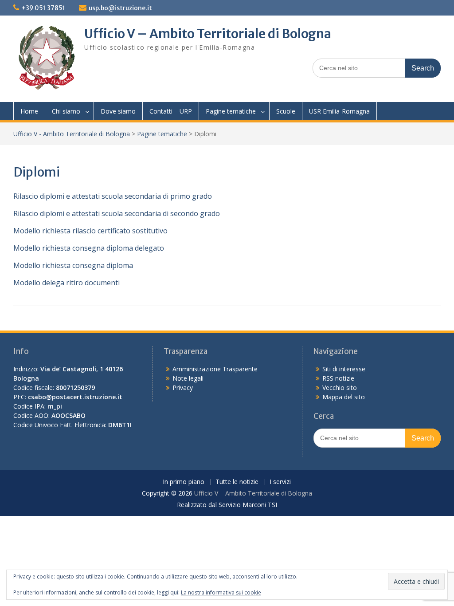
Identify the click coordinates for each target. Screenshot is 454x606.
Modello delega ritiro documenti (66, 282)
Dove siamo (118, 111)
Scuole (285, 111)
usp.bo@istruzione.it (120, 8)
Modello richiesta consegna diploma (73, 265)
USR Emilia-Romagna (339, 111)
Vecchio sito (339, 387)
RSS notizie (338, 378)
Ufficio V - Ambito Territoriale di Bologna (71, 134)
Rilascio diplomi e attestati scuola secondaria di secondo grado (116, 213)
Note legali (188, 378)
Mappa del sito (343, 397)
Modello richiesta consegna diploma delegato (88, 248)
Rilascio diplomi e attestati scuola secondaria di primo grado (112, 196)
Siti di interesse (343, 369)
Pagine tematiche (231, 111)
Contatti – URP (170, 111)
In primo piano (183, 482)
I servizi (280, 482)
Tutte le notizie (236, 482)
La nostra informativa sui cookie (221, 592)
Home (29, 111)
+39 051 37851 (43, 8)
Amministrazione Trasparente (215, 369)
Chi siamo (66, 111)
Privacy (182, 387)
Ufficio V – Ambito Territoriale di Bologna (207, 34)
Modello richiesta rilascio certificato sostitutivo (90, 231)
